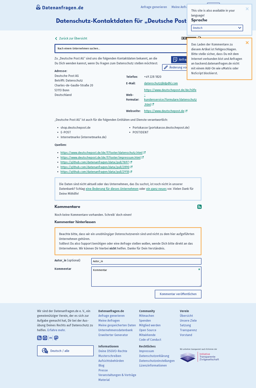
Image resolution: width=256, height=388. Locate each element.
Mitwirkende (147, 335)
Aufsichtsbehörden (111, 361)
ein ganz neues (156, 189)
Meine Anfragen (182, 7)
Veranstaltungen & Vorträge (117, 375)
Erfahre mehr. (56, 330)
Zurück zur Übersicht (72, 38)
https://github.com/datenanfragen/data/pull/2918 (95, 172)
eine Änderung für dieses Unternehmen (112, 189)
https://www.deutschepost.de (164, 111)
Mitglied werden (150, 325)
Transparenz (188, 330)
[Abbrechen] (247, 8)
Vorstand (186, 335)
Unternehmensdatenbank (115, 330)
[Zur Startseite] (60, 8)
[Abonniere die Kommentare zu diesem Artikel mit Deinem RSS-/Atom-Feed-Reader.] (199, 207)
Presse (103, 370)
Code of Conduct (150, 339)
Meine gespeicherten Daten (117, 325)
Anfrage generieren (154, 7)
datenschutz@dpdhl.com (161, 83)
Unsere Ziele (188, 320)
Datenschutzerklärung (154, 356)
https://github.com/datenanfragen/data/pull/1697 (95, 162)
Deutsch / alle (59, 351)
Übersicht (186, 316)
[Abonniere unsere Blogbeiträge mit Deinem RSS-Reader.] (39, 337)
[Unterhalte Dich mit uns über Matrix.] (50, 337)
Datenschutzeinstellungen (157, 361)
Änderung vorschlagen (184, 67)
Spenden (145, 320)
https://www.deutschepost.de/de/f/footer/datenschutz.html (101, 152)
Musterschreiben (109, 356)
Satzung (185, 325)
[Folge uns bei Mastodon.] (56, 337)
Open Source (147, 330)
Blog (101, 365)
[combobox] (128, 48)
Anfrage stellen (189, 59)
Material (104, 380)
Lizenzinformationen (153, 365)
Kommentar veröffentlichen (178, 294)
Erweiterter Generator (113, 335)
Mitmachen (146, 316)
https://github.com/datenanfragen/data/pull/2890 (95, 167)
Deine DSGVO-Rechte (112, 351)
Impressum (146, 351)
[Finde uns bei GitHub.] (45, 337)
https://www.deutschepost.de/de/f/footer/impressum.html (101, 157)
